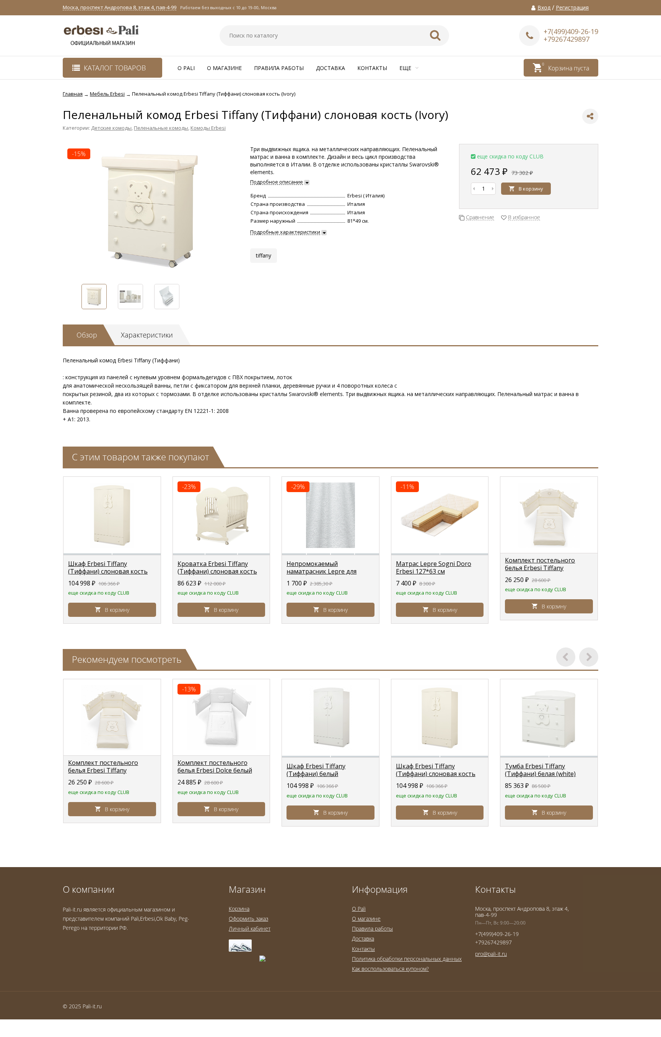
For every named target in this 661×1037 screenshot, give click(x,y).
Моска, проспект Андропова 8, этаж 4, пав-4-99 (119, 7)
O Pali (186, 68)
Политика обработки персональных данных (407, 958)
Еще (406, 68)
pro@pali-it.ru (491, 953)
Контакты (372, 68)
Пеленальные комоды (161, 127)
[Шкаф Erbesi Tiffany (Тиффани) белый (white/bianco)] (330, 717)
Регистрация (572, 8)
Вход (543, 8)
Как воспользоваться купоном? (390, 968)
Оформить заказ (248, 918)
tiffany (263, 255)
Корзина (239, 908)
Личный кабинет (249, 928)
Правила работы (279, 68)
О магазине (224, 68)
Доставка (330, 68)
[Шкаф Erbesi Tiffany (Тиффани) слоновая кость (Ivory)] (112, 515)
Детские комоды (111, 127)
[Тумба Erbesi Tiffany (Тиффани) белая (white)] (549, 717)
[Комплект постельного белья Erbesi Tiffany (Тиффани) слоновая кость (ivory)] (549, 515)
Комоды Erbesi (208, 127)
